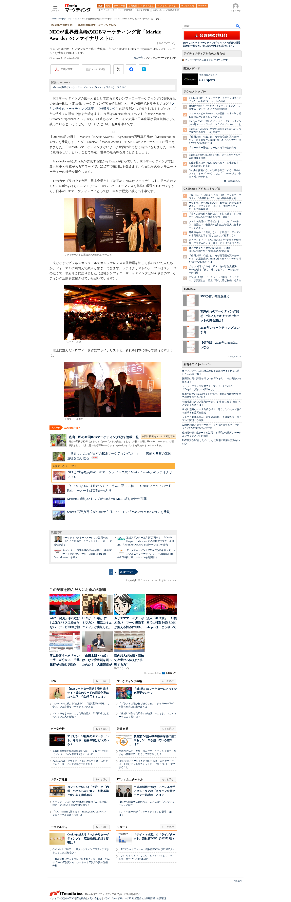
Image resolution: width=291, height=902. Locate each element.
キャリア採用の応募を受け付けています (206, 60)
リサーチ (122, 827)
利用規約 (238, 881)
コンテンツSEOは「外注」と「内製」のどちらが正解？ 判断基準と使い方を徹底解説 (88, 791)
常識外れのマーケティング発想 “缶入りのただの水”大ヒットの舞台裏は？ (219, 316)
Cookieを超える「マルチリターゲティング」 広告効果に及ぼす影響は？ (88, 838)
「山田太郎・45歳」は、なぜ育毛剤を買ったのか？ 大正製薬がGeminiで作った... (97, 660)
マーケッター (75, 87)
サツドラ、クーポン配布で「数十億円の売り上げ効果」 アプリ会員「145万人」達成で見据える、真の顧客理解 (215, 206)
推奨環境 (161, 898)
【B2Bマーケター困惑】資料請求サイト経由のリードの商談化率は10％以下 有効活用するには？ (88, 692)
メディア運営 (59, 779)
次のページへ (127, 571)
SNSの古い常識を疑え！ (216, 296)
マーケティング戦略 (129, 681)
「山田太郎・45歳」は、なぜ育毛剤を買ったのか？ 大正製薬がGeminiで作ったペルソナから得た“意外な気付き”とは (215, 139)
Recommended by (153, 673)
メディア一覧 (56, 898)
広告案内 (81, 898)
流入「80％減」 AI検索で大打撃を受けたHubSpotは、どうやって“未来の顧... (161, 623)
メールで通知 (98, 69)
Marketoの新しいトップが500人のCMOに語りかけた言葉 (107, 499)
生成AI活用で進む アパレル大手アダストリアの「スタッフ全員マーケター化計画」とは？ (154, 791)
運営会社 (139, 898)
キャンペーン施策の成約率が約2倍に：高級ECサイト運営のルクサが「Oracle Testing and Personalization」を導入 (83, 554)
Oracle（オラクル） (105, 87)
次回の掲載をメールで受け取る (158, 436)
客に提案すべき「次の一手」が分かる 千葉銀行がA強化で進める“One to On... (65, 660)
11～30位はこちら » (233, 181)
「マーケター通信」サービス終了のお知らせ (212, 147)
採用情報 (150, 898)
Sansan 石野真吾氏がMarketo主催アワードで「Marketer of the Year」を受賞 (118, 512)
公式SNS (70, 898)
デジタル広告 (59, 827)
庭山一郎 (138, 57)
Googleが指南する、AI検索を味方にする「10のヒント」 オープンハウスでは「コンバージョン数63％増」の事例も (215, 173)
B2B (64, 87)
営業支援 (122, 728)
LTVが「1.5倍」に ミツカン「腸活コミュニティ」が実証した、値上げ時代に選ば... (97, 623)
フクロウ (121, 87)
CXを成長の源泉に (208, 75)
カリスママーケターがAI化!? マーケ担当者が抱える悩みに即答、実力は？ (129, 623)
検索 (238, 26)
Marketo (57, 87)
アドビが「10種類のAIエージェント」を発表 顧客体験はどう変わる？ (88, 740)
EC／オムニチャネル (130, 779)
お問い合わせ (94, 898)
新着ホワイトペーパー (197, 364)
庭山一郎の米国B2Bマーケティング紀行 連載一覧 (104, 437)
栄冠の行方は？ (72, 427)
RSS (130, 898)
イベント (88, 87)
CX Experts (207, 80)
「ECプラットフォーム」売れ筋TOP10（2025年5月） (147, 849)
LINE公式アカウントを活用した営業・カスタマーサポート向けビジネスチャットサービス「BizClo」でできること (147, 764)
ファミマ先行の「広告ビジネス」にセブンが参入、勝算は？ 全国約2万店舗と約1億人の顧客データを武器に (215, 224)
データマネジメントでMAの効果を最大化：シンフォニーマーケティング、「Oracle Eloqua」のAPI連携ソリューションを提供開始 (146, 554)
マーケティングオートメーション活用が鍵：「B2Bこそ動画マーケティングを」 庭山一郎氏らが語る (83, 541)
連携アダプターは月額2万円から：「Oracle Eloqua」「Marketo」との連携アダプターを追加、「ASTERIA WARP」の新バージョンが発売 (145, 541)
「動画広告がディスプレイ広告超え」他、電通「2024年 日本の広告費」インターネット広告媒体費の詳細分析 (80, 862)
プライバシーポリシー (115, 898)
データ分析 (58, 728)
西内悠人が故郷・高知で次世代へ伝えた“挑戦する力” (129, 660)
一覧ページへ (236, 357)
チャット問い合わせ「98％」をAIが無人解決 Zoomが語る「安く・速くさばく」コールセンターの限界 (214, 269)
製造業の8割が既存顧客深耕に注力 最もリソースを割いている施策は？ (156, 740)
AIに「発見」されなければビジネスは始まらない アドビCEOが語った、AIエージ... (65, 623)
